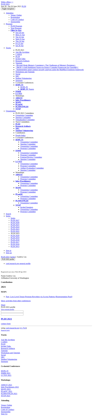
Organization (11, 111)
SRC (17, 76)
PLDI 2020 (15, 236)
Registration (15, 17)
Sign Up (4, 414)
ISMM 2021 (5, 373)
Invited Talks (20, 59)
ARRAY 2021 (6, 385)
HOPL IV (24, 87)
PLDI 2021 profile (8, 259)
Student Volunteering (24, 78)
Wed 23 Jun (20, 39)
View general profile (7, 309)
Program (9, 24)
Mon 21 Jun (20, 35)
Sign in (8, 251)
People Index (21, 135)
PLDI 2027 (15, 220)
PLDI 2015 (15, 246)
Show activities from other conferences (16, 301)
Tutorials (19, 63)
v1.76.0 (23, 328)
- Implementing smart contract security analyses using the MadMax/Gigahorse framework (50, 70)
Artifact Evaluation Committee (32, 168)
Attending (9, 13)
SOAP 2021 (5, 396)
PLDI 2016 (15, 244)
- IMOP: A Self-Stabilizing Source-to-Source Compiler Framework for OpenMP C (47, 67)
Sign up (9, 253)
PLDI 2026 (15, 222)
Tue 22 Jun (20, 37)
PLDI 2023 (15, 229)
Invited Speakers (26, 207)
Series (13, 218)
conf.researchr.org (12, 328)
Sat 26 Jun (19, 46)
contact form (6, 324)
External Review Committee (31, 157)
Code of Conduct (17, 20)
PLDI (24, 6)
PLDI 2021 (5, 257)
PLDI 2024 (15, 227)
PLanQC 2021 (6, 391)
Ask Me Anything (22, 52)
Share (3, 305)
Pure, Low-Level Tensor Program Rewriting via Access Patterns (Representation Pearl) (39, 297)
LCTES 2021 (6, 375)
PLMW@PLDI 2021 (9, 394)
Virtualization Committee (25, 120)
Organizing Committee (24, 115)
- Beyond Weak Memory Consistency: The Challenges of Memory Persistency (45, 65)
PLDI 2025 (15, 225)
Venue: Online (16, 15)
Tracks (8, 48)
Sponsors (19, 80)
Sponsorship (15, 22)
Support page (5, 330)
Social (18, 74)
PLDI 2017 (15, 242)
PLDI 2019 (15, 238)
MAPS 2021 (6, 389)
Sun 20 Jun (20, 33)
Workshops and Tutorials (25, 72)
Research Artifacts (22, 61)
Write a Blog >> (7, 2)
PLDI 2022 (15, 231)
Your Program (16, 28)
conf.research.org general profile (18, 263)
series (13, 257)
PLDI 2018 (15, 240)
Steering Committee (23, 117)
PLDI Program (16, 26)
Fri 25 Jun (19, 43)
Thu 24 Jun (20, 41)
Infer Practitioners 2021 (10, 387)
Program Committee (28, 148)
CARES (19, 54)
